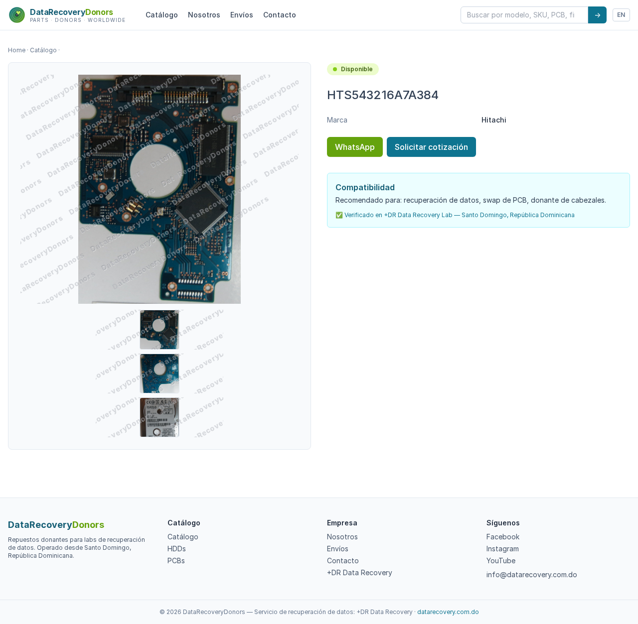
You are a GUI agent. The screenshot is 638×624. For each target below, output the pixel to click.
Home (16, 50)
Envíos (241, 14)
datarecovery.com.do (448, 612)
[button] (159, 189)
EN (621, 14)
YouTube (500, 560)
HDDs (176, 548)
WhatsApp (355, 147)
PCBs (176, 560)
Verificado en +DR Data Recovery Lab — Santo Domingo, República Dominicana (459, 215)
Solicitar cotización (431, 147)
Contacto (279, 14)
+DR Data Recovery (359, 572)
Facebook (502, 536)
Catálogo (162, 14)
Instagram (502, 548)
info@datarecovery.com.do (531, 574)
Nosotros (204, 14)
